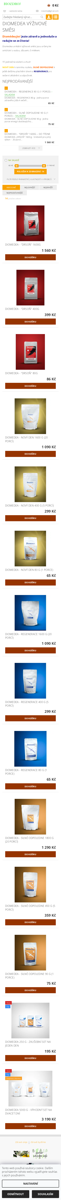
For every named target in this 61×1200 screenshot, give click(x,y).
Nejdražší (48, 187)
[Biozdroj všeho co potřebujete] (15, 4)
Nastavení (30, 1183)
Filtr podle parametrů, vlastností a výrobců (29, 179)
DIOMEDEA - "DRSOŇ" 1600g (27, 133)
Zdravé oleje (21, 1142)
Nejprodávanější (15, 193)
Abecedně (11, 187)
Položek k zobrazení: (30, 171)
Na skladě (13, 160)
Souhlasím (45, 1194)
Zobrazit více (28, 148)
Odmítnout (15, 1194)
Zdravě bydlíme (38, 1142)
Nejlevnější (29, 187)
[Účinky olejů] (40, 1153)
